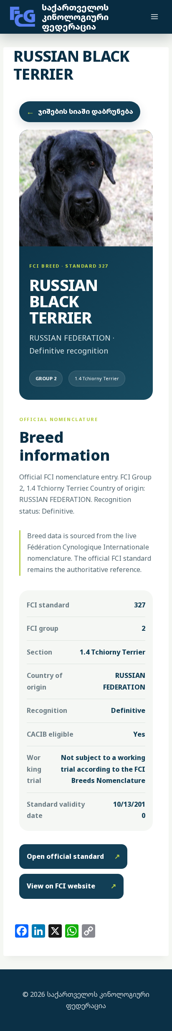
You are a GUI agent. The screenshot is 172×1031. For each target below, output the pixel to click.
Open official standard (73, 856)
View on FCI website (71, 886)
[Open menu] (154, 16)
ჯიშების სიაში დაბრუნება (79, 111)
